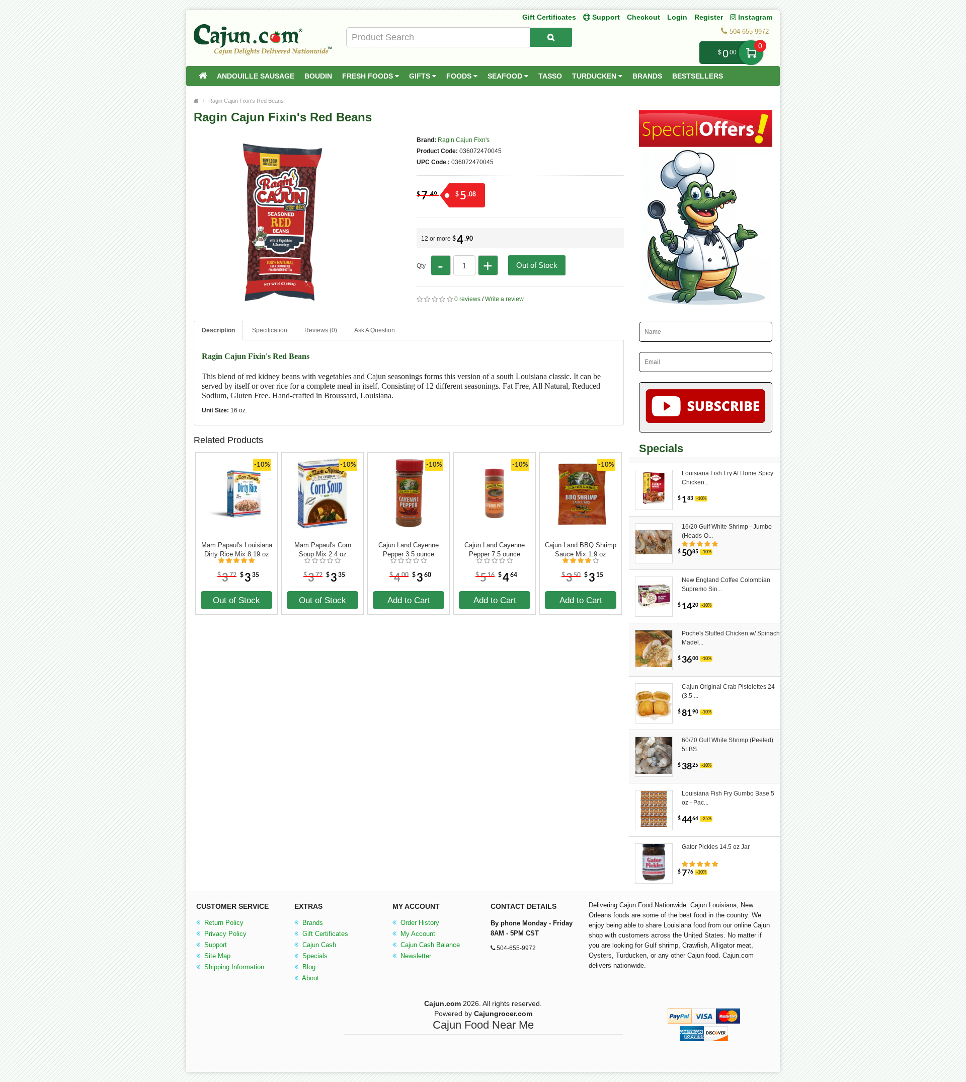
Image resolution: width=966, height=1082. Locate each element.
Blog (307, 967)
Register (708, 17)
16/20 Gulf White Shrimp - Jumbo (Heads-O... (727, 531)
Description (218, 330)
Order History (418, 922)
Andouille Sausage (255, 76)
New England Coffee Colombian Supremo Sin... (726, 584)
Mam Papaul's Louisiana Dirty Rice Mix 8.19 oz (236, 549)
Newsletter (414, 956)
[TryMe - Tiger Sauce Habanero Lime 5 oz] (282, 306)
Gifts (420, 76)
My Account (416, 933)
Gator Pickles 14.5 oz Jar (716, 846)
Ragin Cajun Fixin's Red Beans (246, 101)
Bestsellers (697, 76)
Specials (314, 956)
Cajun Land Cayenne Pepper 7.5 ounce (494, 549)
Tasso (550, 76)
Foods (459, 76)
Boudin (318, 76)
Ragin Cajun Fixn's (464, 139)
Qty (421, 265)
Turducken (595, 76)
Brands (647, 76)
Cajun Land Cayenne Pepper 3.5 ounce (408, 549)
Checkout (643, 17)
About (309, 978)
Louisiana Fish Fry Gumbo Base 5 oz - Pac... (728, 798)
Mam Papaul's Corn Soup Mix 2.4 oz (322, 549)
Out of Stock (536, 265)
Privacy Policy (224, 933)
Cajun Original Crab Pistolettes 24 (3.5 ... (728, 691)
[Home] (203, 76)
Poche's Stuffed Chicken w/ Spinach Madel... (731, 638)
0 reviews (467, 299)
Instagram (754, 17)
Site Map (216, 956)
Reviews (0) (320, 330)
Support (214, 945)
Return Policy (223, 922)
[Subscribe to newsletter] (705, 407)
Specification (269, 330)
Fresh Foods (368, 76)
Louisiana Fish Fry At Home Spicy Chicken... (727, 478)
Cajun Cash (318, 945)
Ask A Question (374, 330)
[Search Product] (551, 37)
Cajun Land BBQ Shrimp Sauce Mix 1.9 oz (580, 549)
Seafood (506, 76)
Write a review (504, 299)
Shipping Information (233, 967)
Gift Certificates (549, 17)
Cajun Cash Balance (429, 945)
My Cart (751, 52)
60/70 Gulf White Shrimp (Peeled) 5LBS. (727, 745)
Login (677, 17)
